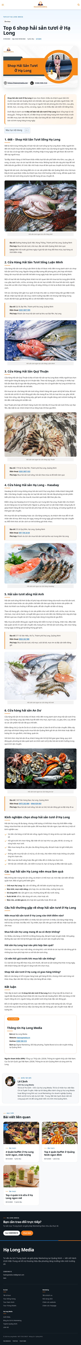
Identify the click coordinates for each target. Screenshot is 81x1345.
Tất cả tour (7, 1295)
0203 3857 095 (24, 310)
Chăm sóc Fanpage (49, 1306)
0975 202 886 (24, 803)
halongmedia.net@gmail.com (13, 1275)
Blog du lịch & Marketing (12, 1320)
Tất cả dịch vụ (47, 1295)
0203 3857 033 (24, 471)
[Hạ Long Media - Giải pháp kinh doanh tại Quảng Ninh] (40, 5)
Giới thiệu (6, 1317)
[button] (3, 4)
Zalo (4, 1278)
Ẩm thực (8, 22)
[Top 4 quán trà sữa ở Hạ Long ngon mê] (21, 1176)
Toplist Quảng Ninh (10, 1324)
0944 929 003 (36, 803)
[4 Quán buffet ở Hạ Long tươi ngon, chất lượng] (21, 1133)
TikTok (15, 1341)
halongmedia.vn (23, 1037)
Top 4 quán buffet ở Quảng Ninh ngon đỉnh (59, 1153)
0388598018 (7, 1272)
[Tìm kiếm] (78, 5)
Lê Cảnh (38, 39)
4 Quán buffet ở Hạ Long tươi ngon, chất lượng (20, 1153)
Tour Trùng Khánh (9, 1306)
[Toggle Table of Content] (25, 130)
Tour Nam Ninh (8, 1302)
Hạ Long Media (18, 1249)
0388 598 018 (21, 1041)
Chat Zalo (27, 1233)
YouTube (23, 1341)
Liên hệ (6, 1327)
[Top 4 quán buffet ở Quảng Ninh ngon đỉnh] (60, 1133)
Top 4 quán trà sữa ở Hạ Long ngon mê (19, 1196)
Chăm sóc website (49, 1302)
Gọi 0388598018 (11, 1233)
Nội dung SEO (48, 1299)
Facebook (7, 1341)
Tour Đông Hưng (9, 1299)
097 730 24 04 (24, 533)
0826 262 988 (24, 639)
